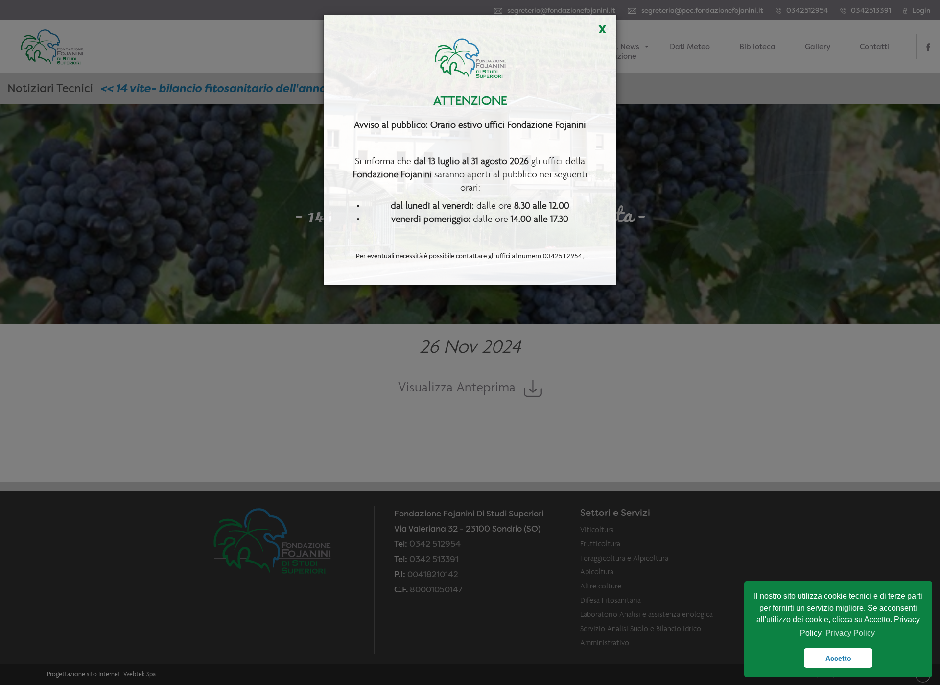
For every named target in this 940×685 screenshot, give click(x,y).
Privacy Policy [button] (850, 633)
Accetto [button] (838, 658)
